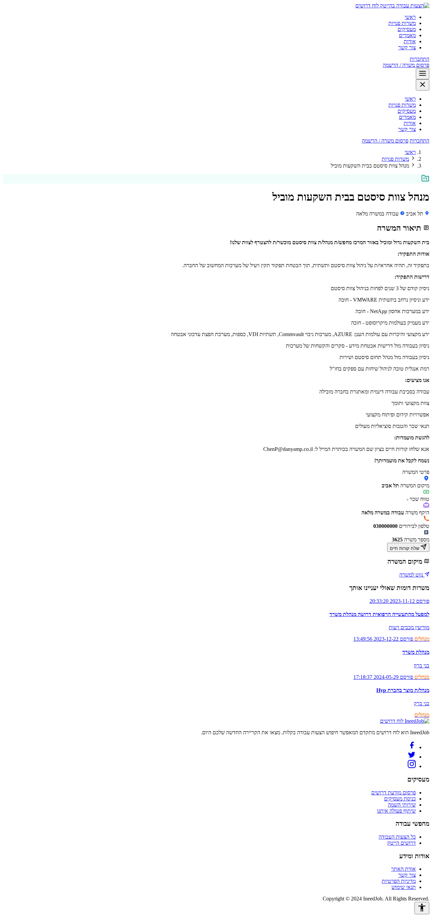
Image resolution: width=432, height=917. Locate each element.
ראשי (410, 17)
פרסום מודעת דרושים (393, 792)
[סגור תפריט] (422, 85)
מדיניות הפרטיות (399, 881)
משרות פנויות (402, 23)
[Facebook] (412, 747)
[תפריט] (422, 73)
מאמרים (407, 35)
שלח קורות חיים (405, 548)
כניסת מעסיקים (400, 798)
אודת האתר (403, 869)
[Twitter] (412, 757)
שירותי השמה (402, 805)
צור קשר (407, 47)
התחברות (419, 59)
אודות (410, 41)
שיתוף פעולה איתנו (396, 811)
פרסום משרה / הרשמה (406, 65)
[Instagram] (412, 766)
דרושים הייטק (401, 843)
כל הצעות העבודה (397, 837)
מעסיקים (407, 29)
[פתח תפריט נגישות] (421, 908)
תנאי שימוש (404, 887)
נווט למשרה (412, 575)
